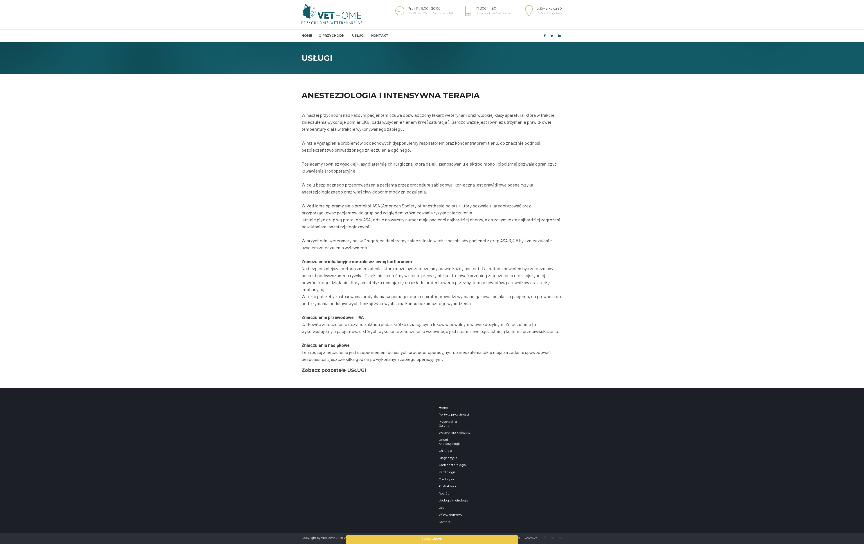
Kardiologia (447, 472)
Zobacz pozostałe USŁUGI (334, 370)
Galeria (444, 425)
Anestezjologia (450, 443)
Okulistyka (446, 479)
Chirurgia (445, 450)
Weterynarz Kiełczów (454, 432)
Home (307, 36)
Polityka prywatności (454, 414)
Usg (441, 507)
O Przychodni (332, 36)
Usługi (358, 36)
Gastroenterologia (452, 465)
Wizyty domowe (451, 514)
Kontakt (379, 36)
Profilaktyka (447, 486)
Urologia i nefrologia (453, 500)
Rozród (444, 493)
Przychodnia (448, 421)
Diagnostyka (448, 458)
